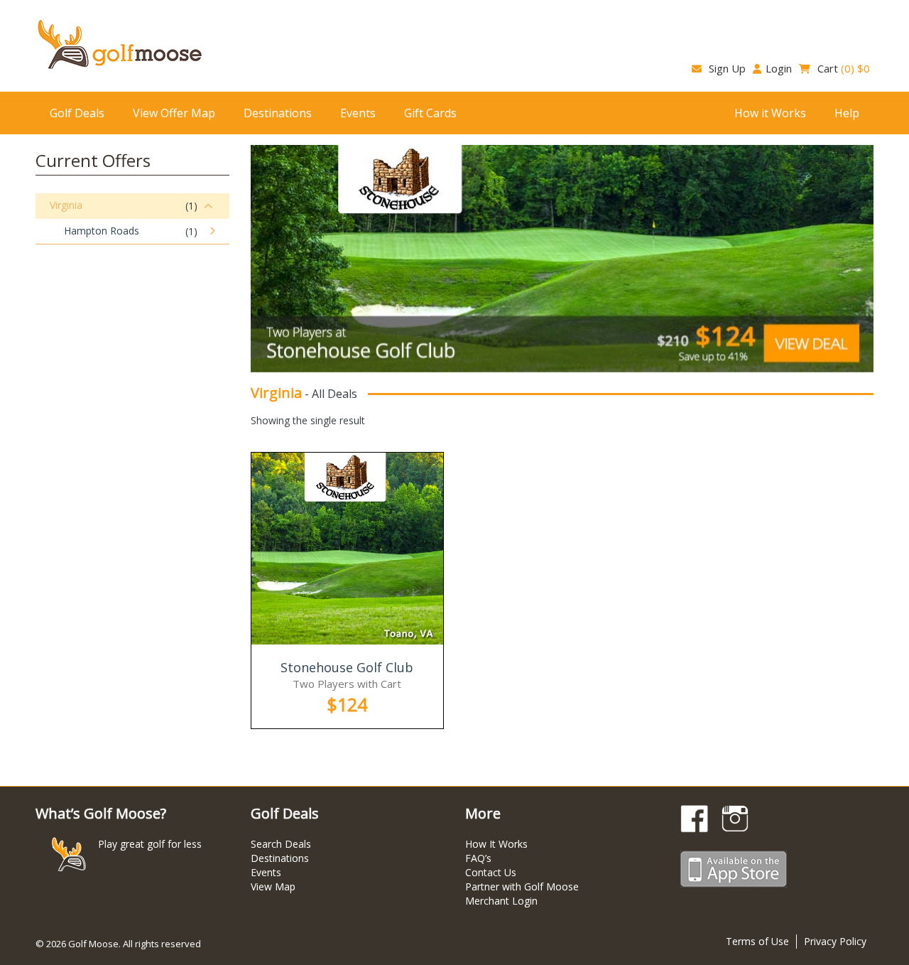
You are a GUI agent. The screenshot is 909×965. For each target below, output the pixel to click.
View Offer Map (174, 113)
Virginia (66, 205)
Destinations (278, 113)
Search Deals (281, 844)
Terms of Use (757, 941)
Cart (842, 68)
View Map (273, 886)
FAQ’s (478, 858)
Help (846, 113)
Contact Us (490, 872)
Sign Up (726, 68)
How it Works (770, 113)
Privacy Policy (835, 941)
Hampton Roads (101, 230)
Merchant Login (501, 900)
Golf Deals (77, 113)
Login (779, 68)
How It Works (496, 844)
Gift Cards (430, 113)
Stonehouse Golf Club (347, 667)
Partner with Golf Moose (522, 886)
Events (358, 113)
